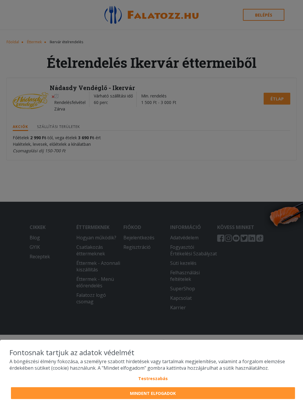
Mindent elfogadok (153, 393)
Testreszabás (153, 378)
